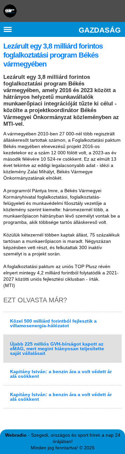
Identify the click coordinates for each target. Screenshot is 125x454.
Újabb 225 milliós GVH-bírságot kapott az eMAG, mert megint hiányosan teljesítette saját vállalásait (57, 348)
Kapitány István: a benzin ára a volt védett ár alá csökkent (61, 374)
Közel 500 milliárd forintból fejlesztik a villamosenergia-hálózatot (53, 323)
